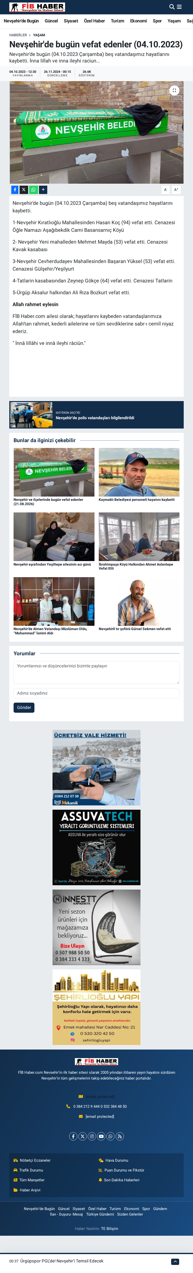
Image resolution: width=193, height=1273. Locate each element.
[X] (82, 1136)
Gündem (160, 1208)
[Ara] (172, 7)
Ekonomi (138, 20)
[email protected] (100, 1096)
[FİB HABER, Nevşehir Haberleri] (37, 7)
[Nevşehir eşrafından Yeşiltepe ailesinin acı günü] (54, 536)
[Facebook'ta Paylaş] (14, 190)
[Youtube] (101, 1136)
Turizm (117, 20)
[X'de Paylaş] (24, 190)
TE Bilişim (109, 1228)
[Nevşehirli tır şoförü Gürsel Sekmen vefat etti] (139, 601)
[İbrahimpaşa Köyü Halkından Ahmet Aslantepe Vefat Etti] (139, 536)
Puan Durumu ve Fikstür (124, 1170)
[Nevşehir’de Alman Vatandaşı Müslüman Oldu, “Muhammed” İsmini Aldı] (54, 601)
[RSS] (120, 1136)
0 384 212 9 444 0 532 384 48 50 (100, 1106)
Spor (157, 20)
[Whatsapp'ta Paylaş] (33, 190)
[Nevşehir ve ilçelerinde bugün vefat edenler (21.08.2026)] (54, 471)
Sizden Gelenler (130, 1214)
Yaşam (174, 20)
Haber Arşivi (30, 1190)
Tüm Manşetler (31, 1180)
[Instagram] (92, 1136)
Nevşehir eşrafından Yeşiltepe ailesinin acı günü (52, 564)
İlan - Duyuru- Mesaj (66, 1214)
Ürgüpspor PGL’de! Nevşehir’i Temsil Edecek (62, 1260)
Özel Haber (94, 20)
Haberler (18, 35)
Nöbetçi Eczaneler (35, 1160)
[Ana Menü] (179, 7)
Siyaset (71, 20)
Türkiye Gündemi (100, 1214)
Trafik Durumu (31, 1170)
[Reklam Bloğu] (96, 767)
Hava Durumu (117, 1160)
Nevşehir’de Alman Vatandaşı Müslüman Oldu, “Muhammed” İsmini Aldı (50, 631)
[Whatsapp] (110, 1136)
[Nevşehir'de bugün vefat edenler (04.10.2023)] (96, 132)
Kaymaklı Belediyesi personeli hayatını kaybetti (137, 500)
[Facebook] (73, 1136)
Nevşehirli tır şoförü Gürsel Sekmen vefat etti (135, 629)
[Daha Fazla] (43, 190)
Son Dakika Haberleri (121, 1180)
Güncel (51, 20)
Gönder (24, 707)
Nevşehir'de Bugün (21, 20)
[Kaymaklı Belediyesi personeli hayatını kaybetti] (139, 471)
